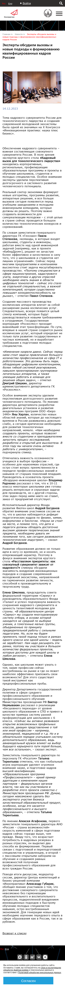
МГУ (50, 15)
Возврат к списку (14, 933)
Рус (4, 3)
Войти (27, 3)
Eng (10, 3)
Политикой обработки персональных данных (39, 972)
